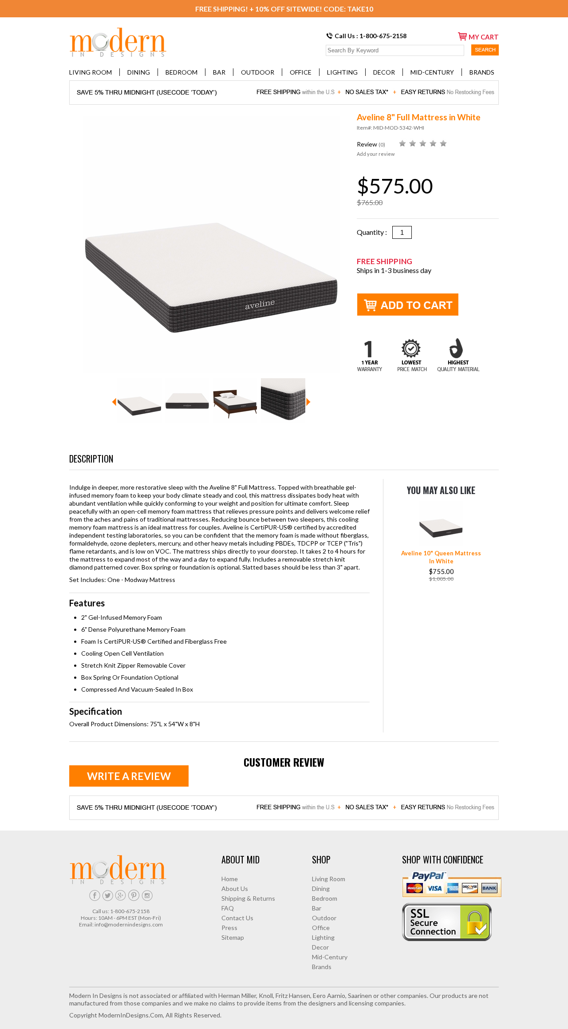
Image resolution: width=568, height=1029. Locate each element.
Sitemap (232, 937)
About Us (234, 888)
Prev (114, 402)
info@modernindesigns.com (129, 924)
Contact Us (237, 918)
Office (301, 72)
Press (229, 927)
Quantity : (374, 232)
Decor (384, 72)
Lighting (342, 72)
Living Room (90, 72)
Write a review (129, 776)
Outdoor (257, 72)
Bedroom (181, 72)
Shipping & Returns (248, 898)
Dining (138, 72)
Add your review (375, 154)
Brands (481, 72)
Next (308, 402)
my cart (484, 37)
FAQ (227, 908)
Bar (219, 72)
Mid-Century (432, 72)
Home (229, 879)
